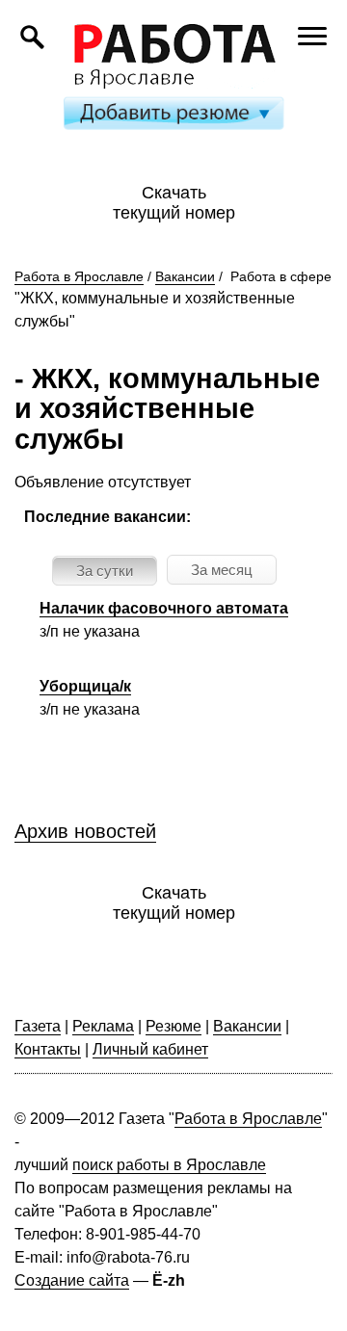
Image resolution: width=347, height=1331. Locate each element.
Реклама (103, 1026)
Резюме (173, 1026)
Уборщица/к (85, 686)
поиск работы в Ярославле (169, 1165)
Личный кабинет (150, 1049)
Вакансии (185, 276)
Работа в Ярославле (79, 276)
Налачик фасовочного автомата (164, 608)
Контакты (47, 1049)
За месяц (222, 569)
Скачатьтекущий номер (174, 202)
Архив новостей (85, 831)
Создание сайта (71, 1280)
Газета (37, 1026)
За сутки (104, 570)
